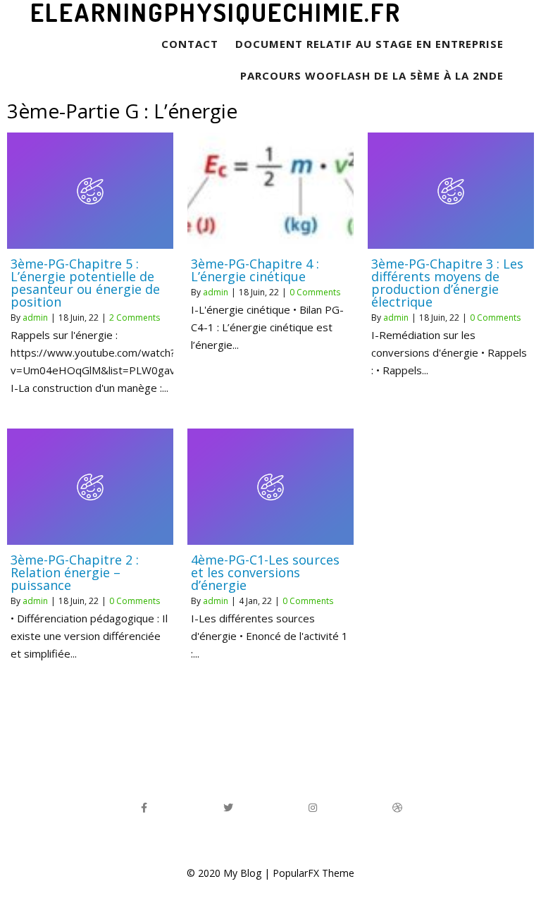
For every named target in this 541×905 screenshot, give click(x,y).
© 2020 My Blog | (230, 873)
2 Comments (134, 318)
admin (35, 318)
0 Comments (315, 292)
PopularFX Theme (313, 873)
